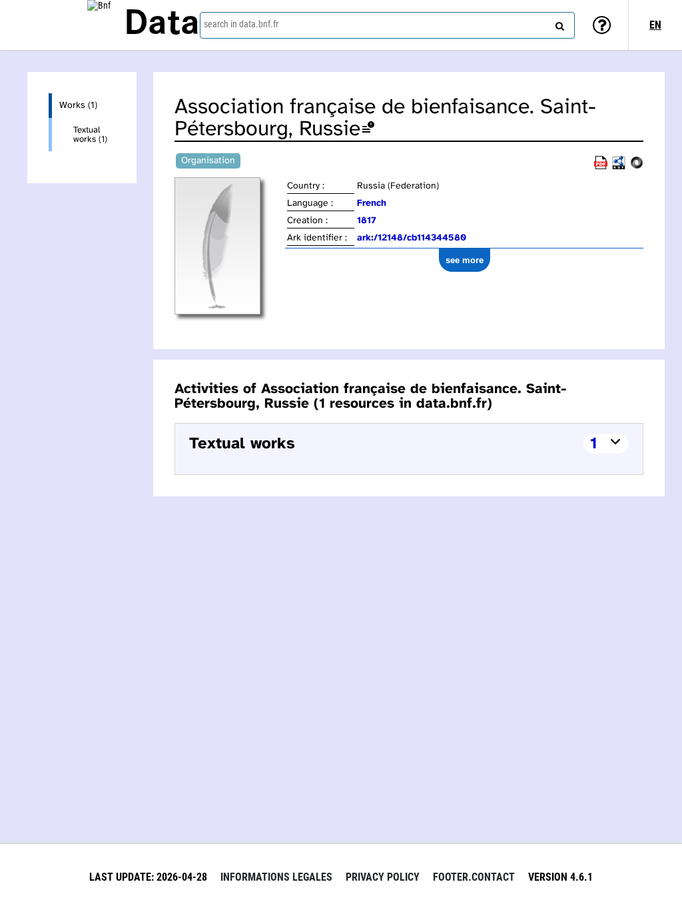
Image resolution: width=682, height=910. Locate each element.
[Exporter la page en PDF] (600, 167)
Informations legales (276, 877)
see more (465, 260)
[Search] (558, 23)
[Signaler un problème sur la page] (368, 130)
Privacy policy (383, 877)
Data (162, 24)
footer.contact (474, 877)
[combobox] (387, 25)
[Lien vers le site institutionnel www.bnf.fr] (99, 25)
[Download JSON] (636, 167)
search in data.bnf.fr (241, 24)
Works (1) (78, 106)
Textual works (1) (90, 134)
